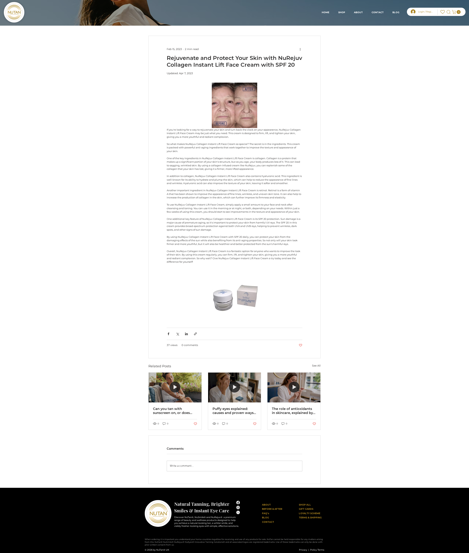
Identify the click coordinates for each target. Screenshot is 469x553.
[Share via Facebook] (168, 334)
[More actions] (300, 49)
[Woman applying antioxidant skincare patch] (293, 387)
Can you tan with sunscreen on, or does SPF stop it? (171, 411)
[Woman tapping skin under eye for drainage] (234, 387)
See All (316, 365)
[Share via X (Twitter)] (177, 334)
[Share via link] (195, 334)
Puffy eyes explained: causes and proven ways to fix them (233, 411)
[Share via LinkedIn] (186, 334)
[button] (456, 12)
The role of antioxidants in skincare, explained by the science (292, 411)
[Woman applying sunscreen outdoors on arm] (175, 387)
